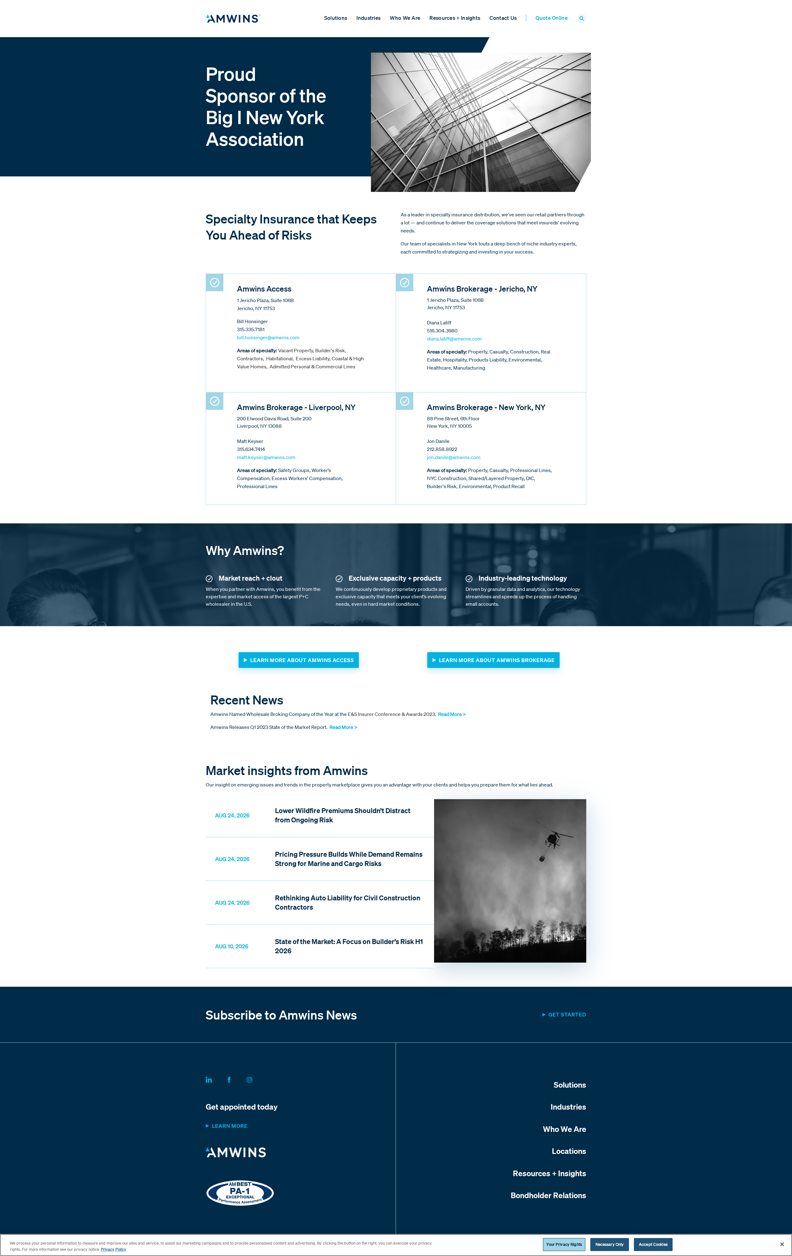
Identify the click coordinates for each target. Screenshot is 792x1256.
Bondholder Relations (548, 1195)
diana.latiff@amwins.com (454, 339)
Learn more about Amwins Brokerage (497, 660)
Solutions (335, 18)
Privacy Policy (113, 1249)
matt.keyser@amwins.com (266, 457)
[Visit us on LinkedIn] (216, 1079)
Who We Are (405, 18)
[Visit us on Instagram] (256, 1079)
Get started (567, 1014)
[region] (396, 1245)
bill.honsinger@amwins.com (268, 337)
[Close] (782, 1244)
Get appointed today (242, 1106)
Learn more (230, 1126)
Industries (368, 18)
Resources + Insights (454, 18)
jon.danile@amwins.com (453, 457)
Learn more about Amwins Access (302, 660)
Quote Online (552, 18)
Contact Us (503, 18)
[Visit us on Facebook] (236, 1079)
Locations (569, 1151)
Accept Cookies (653, 1244)
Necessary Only (610, 1244)
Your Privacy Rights (564, 1244)
